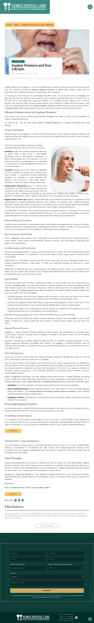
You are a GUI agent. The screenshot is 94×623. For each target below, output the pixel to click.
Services (13, 573)
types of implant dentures (49, 123)
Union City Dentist (23, 474)
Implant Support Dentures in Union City (50, 90)
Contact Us (13, 431)
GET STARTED (47, 590)
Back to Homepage (47, 526)
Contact (8, 474)
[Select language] (90, 619)
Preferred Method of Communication (60, 564)
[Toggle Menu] (90, 6)
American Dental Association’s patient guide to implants (52, 391)
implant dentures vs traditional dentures (43, 382)
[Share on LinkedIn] (19, 500)
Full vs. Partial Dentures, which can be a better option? (27, 488)
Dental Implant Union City (17, 108)
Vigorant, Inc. (68, 620)
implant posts (20, 285)
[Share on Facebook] (15, 500)
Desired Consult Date (18, 564)
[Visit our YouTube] (76, 617)
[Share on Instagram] (23, 500)
